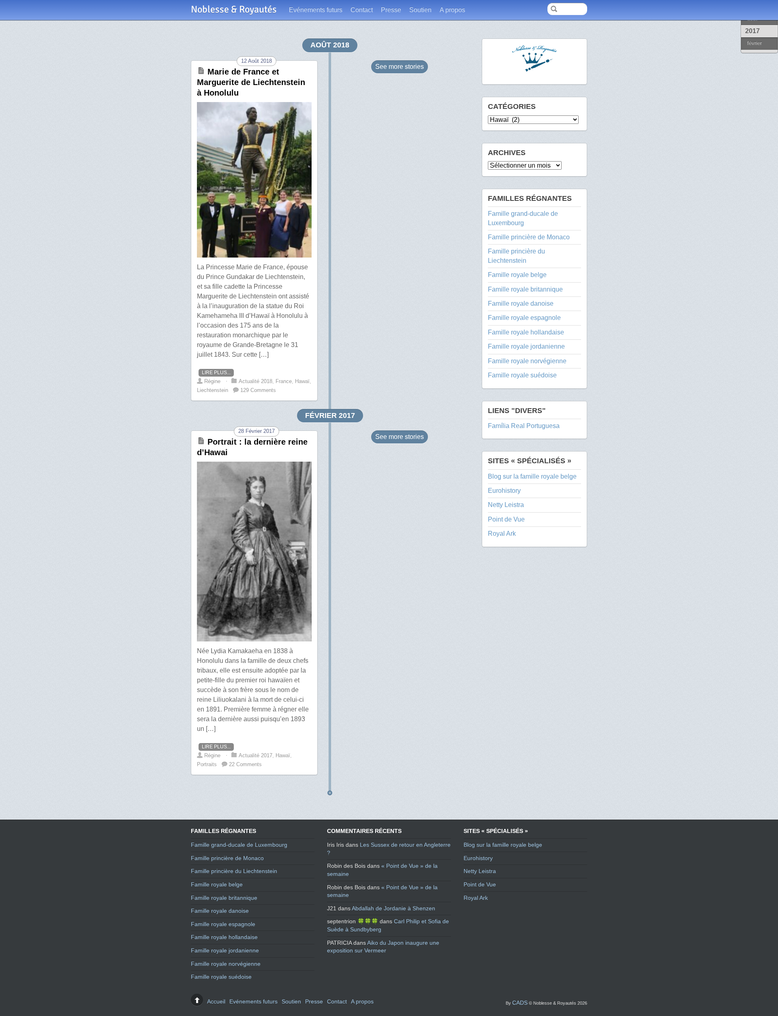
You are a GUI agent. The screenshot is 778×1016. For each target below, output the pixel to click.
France (284, 381)
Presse (391, 9)
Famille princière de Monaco (529, 237)
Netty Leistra (506, 504)
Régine (212, 381)
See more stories (399, 66)
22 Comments (245, 764)
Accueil (216, 1001)
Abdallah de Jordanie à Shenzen (393, 908)
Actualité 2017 (255, 755)
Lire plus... (216, 372)
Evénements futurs (315, 9)
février (754, 43)
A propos (452, 9)
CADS (520, 1002)
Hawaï (302, 381)
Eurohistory (504, 490)
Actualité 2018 (255, 381)
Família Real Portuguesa (524, 425)
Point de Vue (506, 519)
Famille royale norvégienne (527, 361)
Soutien (420, 9)
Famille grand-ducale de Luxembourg (239, 844)
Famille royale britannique (525, 289)
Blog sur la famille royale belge (532, 476)
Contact (362, 9)
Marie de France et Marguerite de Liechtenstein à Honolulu (251, 82)
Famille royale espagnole (524, 317)
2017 (752, 31)
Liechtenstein (212, 390)
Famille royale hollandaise (526, 332)
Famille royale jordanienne (526, 346)
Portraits (207, 764)
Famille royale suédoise (522, 375)
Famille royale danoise (521, 303)
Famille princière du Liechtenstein (234, 871)
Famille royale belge (517, 274)
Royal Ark (502, 533)
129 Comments (258, 390)
